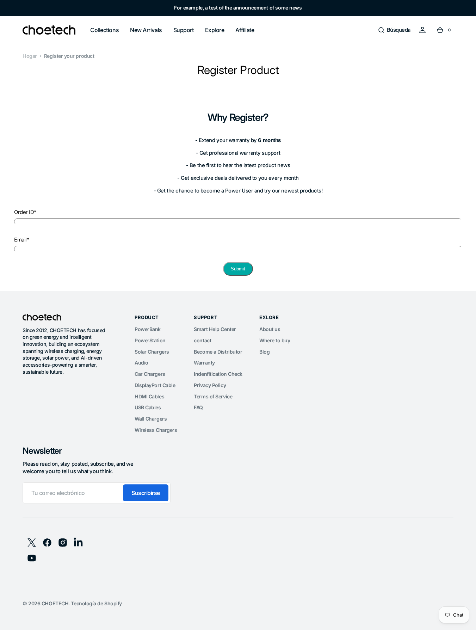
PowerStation (150, 340)
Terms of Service (213, 396)
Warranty (204, 363)
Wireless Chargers (156, 430)
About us (269, 329)
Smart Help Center (215, 329)
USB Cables (148, 407)
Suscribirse (145, 492)
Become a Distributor (218, 352)
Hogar (30, 56)
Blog (264, 352)
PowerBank (148, 329)
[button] (394, 30)
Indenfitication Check (218, 374)
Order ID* (25, 212)
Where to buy (274, 340)
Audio (141, 363)
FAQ (198, 407)
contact (202, 340)
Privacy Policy (210, 385)
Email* (21, 240)
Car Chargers (150, 374)
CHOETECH (55, 603)
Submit (238, 268)
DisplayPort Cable (155, 385)
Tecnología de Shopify (96, 603)
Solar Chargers (152, 352)
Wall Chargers (151, 419)
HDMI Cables (149, 396)
